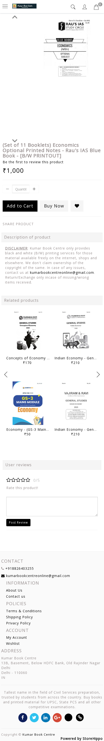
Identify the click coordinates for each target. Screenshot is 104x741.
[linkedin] (45, 717)
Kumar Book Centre (38, 734)
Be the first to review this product (33, 162)
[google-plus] (57, 717)
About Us (14, 590)
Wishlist (13, 643)
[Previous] (14, 16)
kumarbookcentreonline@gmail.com (62, 272)
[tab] (73, 7)
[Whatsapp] (68, 717)
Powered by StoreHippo (81, 738)
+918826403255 (19, 568)
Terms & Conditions (24, 611)
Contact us (15, 596)
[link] (79, 717)
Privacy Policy (18, 623)
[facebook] (22, 717)
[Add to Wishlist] (77, 206)
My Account (16, 637)
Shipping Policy (19, 617)
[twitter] (34, 717)
